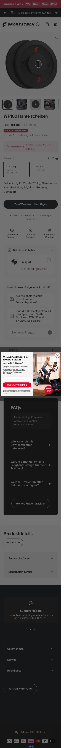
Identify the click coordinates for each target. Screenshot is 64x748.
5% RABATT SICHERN (17, 385)
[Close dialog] (57, 355)
